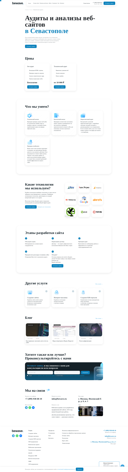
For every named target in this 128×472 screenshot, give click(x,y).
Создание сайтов (32, 433)
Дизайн (30, 453)
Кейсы (50, 3)
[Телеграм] (26, 407)
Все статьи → (99, 318)
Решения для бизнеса (44, 3)
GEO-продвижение (33, 464)
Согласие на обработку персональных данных (74, 433)
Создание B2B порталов (34, 439)
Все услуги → (99, 284)
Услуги (29, 3)
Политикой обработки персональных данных (74, 375)
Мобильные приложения (34, 447)
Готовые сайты (36, 3)
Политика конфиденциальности (70, 430)
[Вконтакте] (33, 407)
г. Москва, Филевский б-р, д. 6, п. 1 (103, 442)
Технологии (65, 438)
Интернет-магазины (33, 436)
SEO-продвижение (33, 441)
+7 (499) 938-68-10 (97, 2)
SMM (29, 461)
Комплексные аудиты (33, 444)
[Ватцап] (29, 407)
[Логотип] (18, 3)
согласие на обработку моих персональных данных (43, 375)
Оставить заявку (109, 3)
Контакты (62, 3)
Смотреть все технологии (44, 207)
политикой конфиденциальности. (66, 469)
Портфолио (51, 430)
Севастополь (86, 3)
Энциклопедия (66, 443)
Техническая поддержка (34, 450)
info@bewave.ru (59, 399)
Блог (59, 3)
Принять (79, 469)
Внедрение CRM (32, 455)
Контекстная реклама (33, 458)
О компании (54, 3)
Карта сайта (65, 440)
